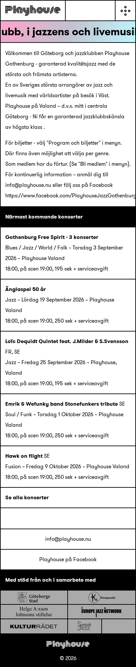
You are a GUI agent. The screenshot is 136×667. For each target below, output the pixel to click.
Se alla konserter (27, 497)
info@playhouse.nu (68, 539)
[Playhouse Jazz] (33, 10)
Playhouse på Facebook (68, 559)
